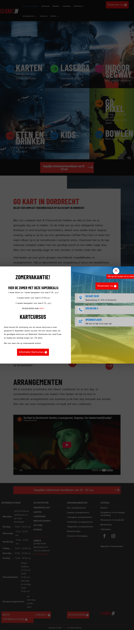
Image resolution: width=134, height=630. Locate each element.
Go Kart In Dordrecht (31, 6)
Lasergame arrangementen (79, 517)
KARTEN (29, 67)
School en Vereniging (77, 536)
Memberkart (106, 524)
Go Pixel (114, 105)
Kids (68, 134)
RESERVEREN (76, 615)
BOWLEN (38, 529)
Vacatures (43, 16)
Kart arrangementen (76, 508)
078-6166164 (41, 554)
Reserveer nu (115, 5)
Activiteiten (78, 6)
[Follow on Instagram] (113, 536)
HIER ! (42, 308)
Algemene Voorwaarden (111, 546)
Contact (53, 16)
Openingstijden (94, 319)
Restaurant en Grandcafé (112, 520)
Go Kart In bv (92, 296)
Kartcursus (45, 6)
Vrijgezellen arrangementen (80, 526)
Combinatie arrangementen (80, 522)
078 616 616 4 (92, 308)
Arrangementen (28, 16)
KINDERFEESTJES (42, 507)
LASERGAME (79, 67)
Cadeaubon (66, 6)
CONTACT (41, 615)
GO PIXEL (38, 525)
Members (55, 6)
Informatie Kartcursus (31, 352)
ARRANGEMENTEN (77, 502)
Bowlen (119, 133)
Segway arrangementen (78, 512)
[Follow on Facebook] (104, 536)
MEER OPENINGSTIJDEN (13, 617)
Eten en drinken (30, 137)
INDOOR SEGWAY (118, 71)
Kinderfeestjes (73, 531)
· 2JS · (64, 628)
